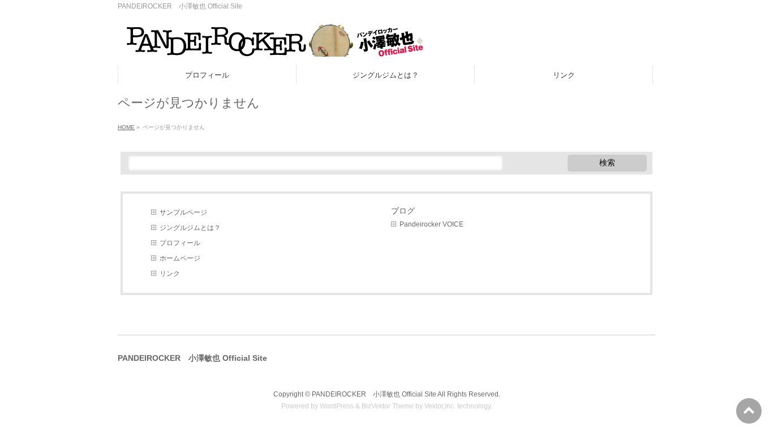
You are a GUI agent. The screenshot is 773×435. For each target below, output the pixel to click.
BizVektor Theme (388, 406)
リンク (170, 274)
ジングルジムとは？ (190, 228)
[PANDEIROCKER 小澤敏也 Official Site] (270, 44)
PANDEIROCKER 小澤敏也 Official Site (374, 394)
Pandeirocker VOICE (431, 224)
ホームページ (180, 258)
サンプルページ (183, 212)
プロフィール (180, 243)
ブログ (403, 210)
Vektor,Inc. (440, 406)
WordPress (337, 406)
